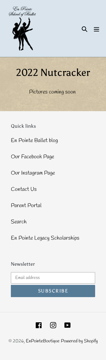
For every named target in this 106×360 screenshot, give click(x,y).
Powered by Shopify (79, 341)
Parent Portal (26, 205)
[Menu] (96, 28)
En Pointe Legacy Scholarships (45, 238)
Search (19, 222)
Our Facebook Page (32, 156)
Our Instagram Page (33, 173)
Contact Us (24, 189)
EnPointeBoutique (43, 341)
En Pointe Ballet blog (34, 140)
